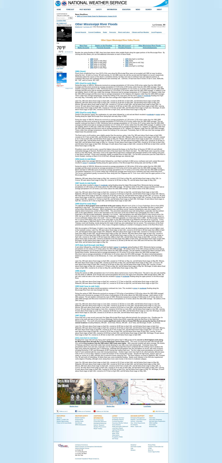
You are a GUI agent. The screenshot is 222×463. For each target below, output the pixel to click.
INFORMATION (112, 9)
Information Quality (136, 446)
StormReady (78, 423)
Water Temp (115, 433)
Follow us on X (63, 411)
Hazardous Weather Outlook (120, 423)
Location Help (61, 20)
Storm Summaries (99, 420)
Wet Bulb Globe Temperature (157, 421)
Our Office (61, 416)
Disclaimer (133, 445)
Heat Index (152, 418)
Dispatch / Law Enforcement (138, 419)
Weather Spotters (80, 418)
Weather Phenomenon (100, 427)
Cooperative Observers (100, 421)
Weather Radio (79, 421)
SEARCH (148, 9)
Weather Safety (81, 416)
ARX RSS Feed (159, 411)
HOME (59, 9)
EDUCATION (126, 9)
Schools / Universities (136, 421)
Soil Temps (115, 438)
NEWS (138, 9)
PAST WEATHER (85, 9)
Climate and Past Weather (140, 32)
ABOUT (159, 9)
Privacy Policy (151, 445)
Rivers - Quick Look (136, 426)
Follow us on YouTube (102, 411)
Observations (115, 435)
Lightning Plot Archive (118, 430)
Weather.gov (78, 27)
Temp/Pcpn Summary (118, 418)
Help (132, 448)
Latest (114, 416)
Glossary (133, 450)
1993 (126, 62)
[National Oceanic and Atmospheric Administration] (57, 3)
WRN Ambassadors (80, 425)
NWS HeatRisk (153, 423)
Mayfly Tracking (98, 428)
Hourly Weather (116, 425)
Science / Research (99, 425)
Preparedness (79, 419)
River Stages (115, 431)
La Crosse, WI (88, 27)
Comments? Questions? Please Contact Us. (87, 459)
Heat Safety (152, 425)
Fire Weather (134, 425)
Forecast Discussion (117, 421)
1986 (126, 61)
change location (69, 88)
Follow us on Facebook (84, 411)
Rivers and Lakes (124, 32)
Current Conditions (94, 32)
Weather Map (110, 406)
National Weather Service (82, 448)
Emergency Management (138, 418)
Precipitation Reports (118, 419)
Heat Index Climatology (155, 419)
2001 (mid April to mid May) (86, 338)
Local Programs (156, 32)
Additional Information (98, 417)
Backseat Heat (153, 426)
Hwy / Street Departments (138, 423)
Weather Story (74, 406)
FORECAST (70, 9)
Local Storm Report (117, 428)
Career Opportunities (154, 452)
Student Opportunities (63, 421)
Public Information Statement (120, 426)
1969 (91, 68)
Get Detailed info (69, 51)
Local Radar (147, 406)
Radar (105, 32)
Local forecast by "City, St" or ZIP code (63, 14)
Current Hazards (80, 32)
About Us (59, 418)
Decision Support (137, 416)
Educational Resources (100, 423)
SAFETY (99, 9)
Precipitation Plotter (117, 437)
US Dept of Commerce (81, 445)
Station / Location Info (63, 419)
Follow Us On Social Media (64, 423)
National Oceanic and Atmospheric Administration (88, 446)
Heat (151, 416)
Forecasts (112, 32)
